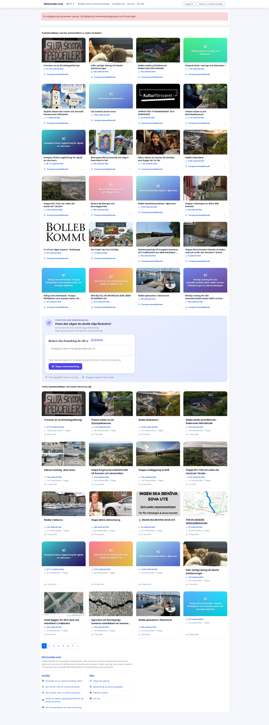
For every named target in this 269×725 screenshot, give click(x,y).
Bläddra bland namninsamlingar (94, 4)
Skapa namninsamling (67, 366)
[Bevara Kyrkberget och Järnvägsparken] (111, 197)
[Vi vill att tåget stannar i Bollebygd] (64, 242)
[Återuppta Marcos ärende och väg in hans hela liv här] (111, 151)
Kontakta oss (118, 4)
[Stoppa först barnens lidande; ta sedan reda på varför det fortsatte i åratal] (205, 243)
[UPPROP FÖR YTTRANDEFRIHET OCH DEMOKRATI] (158, 105)
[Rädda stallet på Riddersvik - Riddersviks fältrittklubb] (158, 59)
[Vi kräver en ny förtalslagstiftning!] (64, 58)
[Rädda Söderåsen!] (205, 150)
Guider (46, 675)
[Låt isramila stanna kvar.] (111, 104)
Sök (142, 4)
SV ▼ (72, 4)
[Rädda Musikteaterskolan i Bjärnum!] (158, 196)
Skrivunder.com (53, 3)
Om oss (131, 4)
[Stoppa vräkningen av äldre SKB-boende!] (205, 197)
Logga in (189, 4)
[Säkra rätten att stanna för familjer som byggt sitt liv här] (158, 151)
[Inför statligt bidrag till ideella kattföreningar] (111, 59)
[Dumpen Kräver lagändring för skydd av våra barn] (64, 151)
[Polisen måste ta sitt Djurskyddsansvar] (205, 105)
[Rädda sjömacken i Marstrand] (158, 288)
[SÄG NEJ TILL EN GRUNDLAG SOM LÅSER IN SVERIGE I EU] (111, 289)
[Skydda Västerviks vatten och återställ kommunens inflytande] (64, 105)
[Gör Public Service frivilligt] (111, 242)
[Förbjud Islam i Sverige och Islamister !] (205, 58)
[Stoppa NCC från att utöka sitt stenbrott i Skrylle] (64, 197)
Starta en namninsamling (211, 4)
